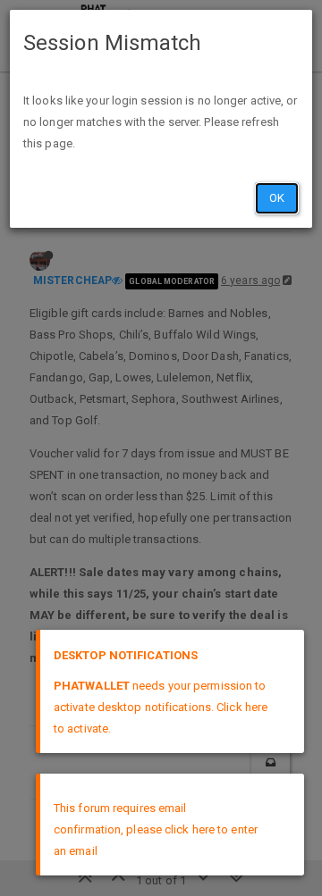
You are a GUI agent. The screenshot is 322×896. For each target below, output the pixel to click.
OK (276, 198)
